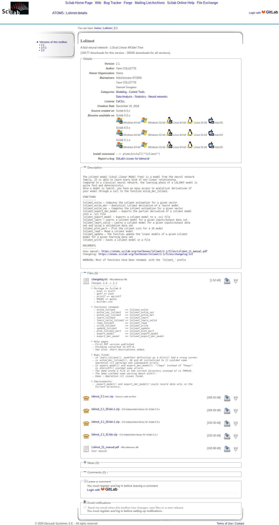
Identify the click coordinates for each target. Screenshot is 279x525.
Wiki (98, 2)
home (97, 28)
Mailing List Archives (150, 2)
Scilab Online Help (180, 2)
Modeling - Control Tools (130, 91)
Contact (239, 523)
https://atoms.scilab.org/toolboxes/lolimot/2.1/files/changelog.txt (146, 254)
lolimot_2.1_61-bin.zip (105, 434)
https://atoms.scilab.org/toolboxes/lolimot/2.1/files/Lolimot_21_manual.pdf (154, 251)
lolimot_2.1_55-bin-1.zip (106, 409)
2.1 (43, 45)
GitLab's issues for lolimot (131, 158)
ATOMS (58, 13)
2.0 (43, 50)
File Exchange (207, 2)
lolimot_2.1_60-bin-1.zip (106, 421)
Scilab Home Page (79, 2)
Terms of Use (225, 523)
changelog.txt (100, 279)
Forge (128, 2)
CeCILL (120, 101)
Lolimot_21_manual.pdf (106, 447)
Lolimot (107, 28)
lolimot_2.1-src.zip (103, 396)
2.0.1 (44, 47)
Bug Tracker (112, 2)
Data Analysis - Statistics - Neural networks (141, 96)
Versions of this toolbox (53, 42)
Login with (255, 12)
